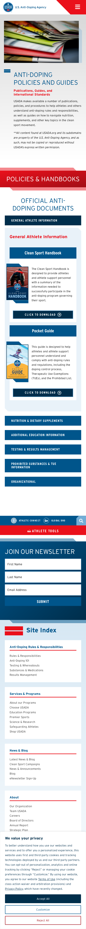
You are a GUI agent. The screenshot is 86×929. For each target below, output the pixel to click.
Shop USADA (18, 731)
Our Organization (21, 806)
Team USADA (18, 811)
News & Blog (19, 750)
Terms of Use (46, 879)
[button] (77, 6)
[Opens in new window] (17, 283)
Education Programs (23, 712)
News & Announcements (25, 768)
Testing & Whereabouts (25, 665)
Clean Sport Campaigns (25, 764)
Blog (12, 773)
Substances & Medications (26, 670)
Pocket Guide (43, 330)
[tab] (43, 221)
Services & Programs (25, 694)
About (14, 797)
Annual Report (19, 825)
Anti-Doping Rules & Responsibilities (36, 647)
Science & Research (22, 721)
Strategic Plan (19, 830)
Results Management (23, 674)
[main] (43, 265)
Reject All (43, 920)
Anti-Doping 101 (19, 660)
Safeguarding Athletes (24, 726)
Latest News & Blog (22, 759)
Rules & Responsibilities (25, 655)
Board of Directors (22, 820)
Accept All (43, 898)
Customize (43, 909)
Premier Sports (19, 717)
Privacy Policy (14, 888)
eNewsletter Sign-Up (23, 778)
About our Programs (23, 702)
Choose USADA (19, 707)
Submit (43, 601)
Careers (15, 815)
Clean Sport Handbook (43, 253)
